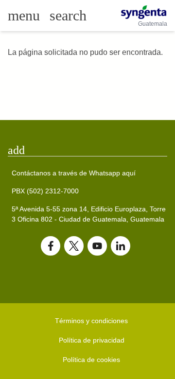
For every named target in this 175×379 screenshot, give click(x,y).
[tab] (87, 150)
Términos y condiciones (91, 321)
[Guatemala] (143, 12)
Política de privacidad (91, 340)
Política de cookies (91, 359)
